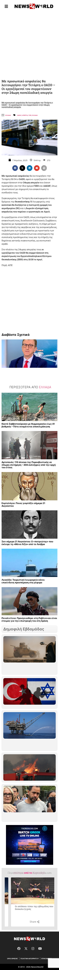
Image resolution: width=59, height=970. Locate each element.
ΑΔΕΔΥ (19, 115)
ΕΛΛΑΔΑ (35, 115)
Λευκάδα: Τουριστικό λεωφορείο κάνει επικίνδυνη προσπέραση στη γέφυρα (23, 581)
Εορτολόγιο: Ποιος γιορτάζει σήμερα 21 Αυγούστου (23, 504)
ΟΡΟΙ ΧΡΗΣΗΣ (12, 959)
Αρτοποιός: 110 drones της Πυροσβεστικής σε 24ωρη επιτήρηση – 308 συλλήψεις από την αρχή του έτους (29, 465)
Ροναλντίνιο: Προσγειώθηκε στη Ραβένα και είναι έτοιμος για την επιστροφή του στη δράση (29, 619)
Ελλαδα (8, 115)
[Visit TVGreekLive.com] (29, 845)
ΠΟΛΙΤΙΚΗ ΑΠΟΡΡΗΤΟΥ (29, 959)
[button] (15, 168)
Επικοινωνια (46, 959)
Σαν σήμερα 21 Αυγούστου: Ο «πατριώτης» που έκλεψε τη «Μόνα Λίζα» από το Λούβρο (27, 542)
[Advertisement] (29, 45)
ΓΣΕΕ (29, 115)
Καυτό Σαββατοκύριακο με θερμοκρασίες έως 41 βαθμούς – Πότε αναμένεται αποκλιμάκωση (28, 425)
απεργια (25, 115)
